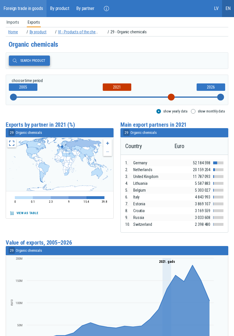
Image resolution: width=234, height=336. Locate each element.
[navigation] (117, 31)
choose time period (27, 80)
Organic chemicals (33, 44)
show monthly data (211, 111)
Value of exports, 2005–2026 (39, 242)
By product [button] (59, 8)
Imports (13, 22)
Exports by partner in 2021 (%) (40, 125)
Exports (34, 22)
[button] (106, 8)
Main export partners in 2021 (153, 125)
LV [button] (216, 8)
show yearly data (175, 111)
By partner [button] (85, 8)
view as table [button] (28, 213)
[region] (117, 22)
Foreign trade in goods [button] (23, 8)
